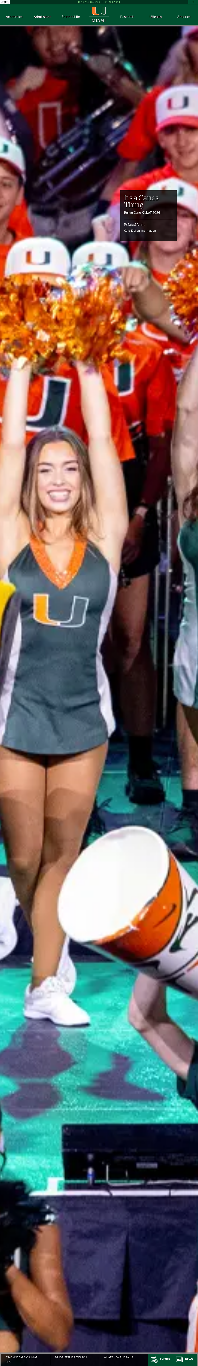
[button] (190, 1355)
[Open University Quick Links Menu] (193, 2)
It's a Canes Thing (141, 202)
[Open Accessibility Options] (5, 2)
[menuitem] (14, 17)
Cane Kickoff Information (140, 230)
